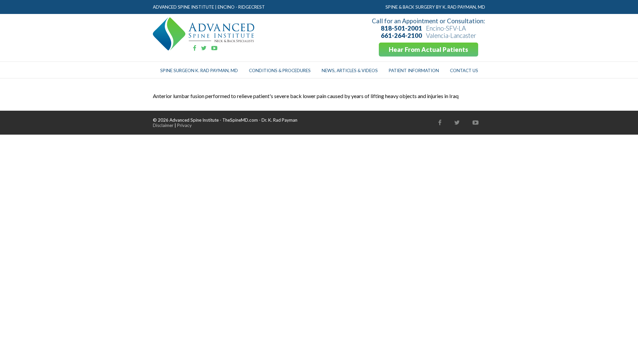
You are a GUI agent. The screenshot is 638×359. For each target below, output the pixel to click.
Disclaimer (163, 125)
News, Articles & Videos (350, 70)
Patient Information (414, 70)
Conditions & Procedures (280, 70)
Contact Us (464, 70)
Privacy (184, 125)
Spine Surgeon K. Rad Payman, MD (199, 70)
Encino (226, 7)
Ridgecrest (251, 7)
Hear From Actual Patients (428, 49)
